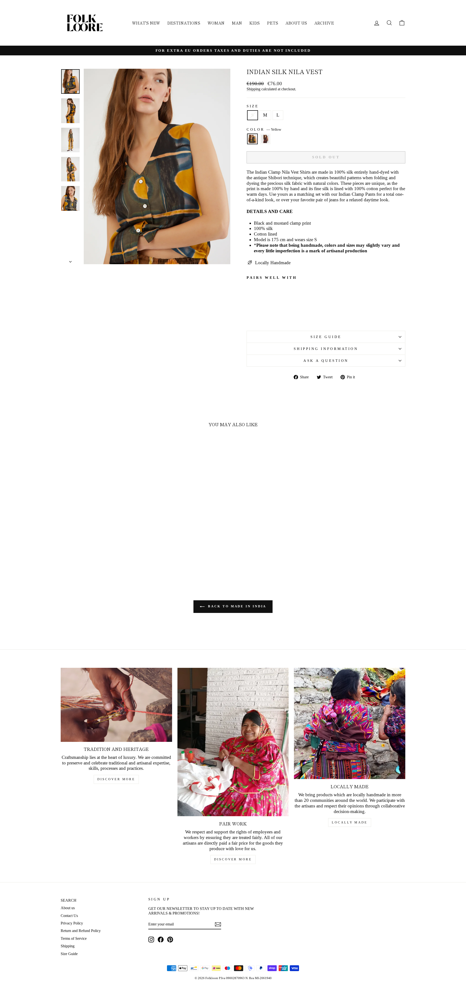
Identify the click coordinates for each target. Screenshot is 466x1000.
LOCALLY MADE (349, 822)
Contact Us (69, 916)
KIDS (254, 23)
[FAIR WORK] (233, 742)
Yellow (252, 139)
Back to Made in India (236, 606)
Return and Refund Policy (81, 931)
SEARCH (68, 900)
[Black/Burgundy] (265, 141)
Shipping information (326, 349)
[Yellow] (252, 141)
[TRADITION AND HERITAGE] (116, 705)
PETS (272, 23)
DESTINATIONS (183, 23)
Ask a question (326, 360)
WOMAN (216, 23)
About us (68, 908)
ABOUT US (296, 23)
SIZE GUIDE (325, 337)
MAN (237, 23)
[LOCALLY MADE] (349, 723)
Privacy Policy (72, 923)
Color (264, 129)
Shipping (253, 89)
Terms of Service (74, 938)
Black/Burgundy (265, 139)
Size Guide (69, 954)
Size (252, 106)
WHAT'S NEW (146, 23)
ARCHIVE (324, 23)
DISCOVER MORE (116, 779)
